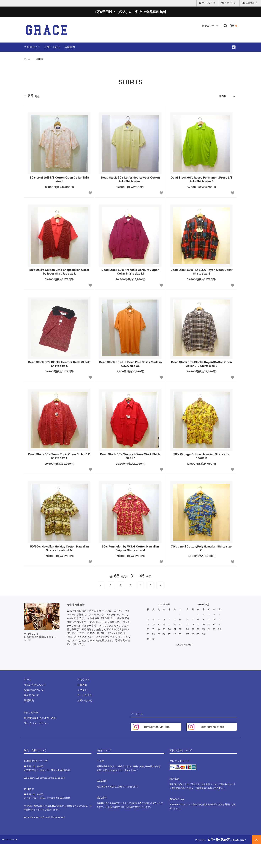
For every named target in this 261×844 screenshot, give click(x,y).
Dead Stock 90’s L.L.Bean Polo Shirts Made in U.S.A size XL (130, 364)
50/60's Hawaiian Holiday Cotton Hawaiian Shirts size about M (59, 548)
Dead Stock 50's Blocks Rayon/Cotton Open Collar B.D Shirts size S (201, 364)
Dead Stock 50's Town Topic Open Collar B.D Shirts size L (59, 456)
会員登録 (250, 3)
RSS (26, 712)
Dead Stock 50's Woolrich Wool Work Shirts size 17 (130, 456)
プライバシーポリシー (36, 722)
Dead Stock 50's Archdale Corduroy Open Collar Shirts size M (130, 271)
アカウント (207, 3)
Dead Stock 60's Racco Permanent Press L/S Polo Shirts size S (201, 179)
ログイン (228, 3)
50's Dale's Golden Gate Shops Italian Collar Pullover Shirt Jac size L (59, 271)
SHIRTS (40, 59)
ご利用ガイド (32, 47)
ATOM (34, 712)
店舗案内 (69, 47)
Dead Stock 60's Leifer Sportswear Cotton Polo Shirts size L (130, 179)
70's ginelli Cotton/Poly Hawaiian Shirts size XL (201, 548)
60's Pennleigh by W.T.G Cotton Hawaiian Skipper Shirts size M (130, 548)
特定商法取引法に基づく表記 (40, 717)
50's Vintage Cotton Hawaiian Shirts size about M (201, 456)
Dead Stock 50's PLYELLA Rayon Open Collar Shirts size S (201, 271)
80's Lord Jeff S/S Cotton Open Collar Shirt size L (59, 179)
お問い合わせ (52, 47)
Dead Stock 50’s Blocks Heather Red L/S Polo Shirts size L (59, 364)
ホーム (27, 59)
